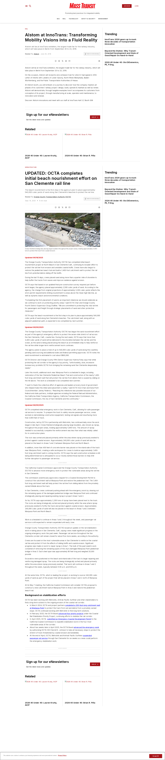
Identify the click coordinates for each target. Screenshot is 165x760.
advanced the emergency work (86, 627)
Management (103, 18)
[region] (82, 756)
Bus (58, 18)
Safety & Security (88, 18)
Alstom (36, 54)
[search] (30, 6)
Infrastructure (30, 167)
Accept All (156, 756)
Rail (64, 18)
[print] (99, 61)
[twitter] (62, 61)
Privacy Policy (62, 755)
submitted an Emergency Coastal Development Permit (69, 619)
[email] (69, 61)
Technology (73, 18)
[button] (26, 6)
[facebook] (56, 61)
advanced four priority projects (70, 614)
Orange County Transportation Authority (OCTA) (52, 197)
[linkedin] (59, 61)
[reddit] (66, 61)
